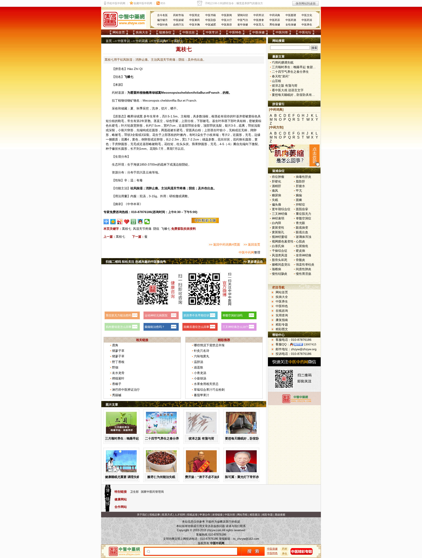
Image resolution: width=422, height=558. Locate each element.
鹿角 (115, 345)
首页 (109, 41)
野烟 (115, 367)
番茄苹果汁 (201, 395)
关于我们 (142, 514)
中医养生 (307, 24)
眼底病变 (302, 227)
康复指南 (282, 320)
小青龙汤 (200, 373)
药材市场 (178, 15)
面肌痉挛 (302, 209)
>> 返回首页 (252, 244)
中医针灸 (162, 24)
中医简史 (194, 15)
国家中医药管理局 (152, 491)
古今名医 (162, 15)
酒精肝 (276, 186)
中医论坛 (305, 32)
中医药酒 (291, 20)
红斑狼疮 (302, 246)
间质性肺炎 (303, 269)
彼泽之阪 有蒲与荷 (201, 438)
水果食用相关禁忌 (206, 384)
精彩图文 (282, 329)
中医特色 (235, 32)
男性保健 (274, 24)
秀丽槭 (116, 395)
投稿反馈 (192, 514)
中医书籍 (210, 15)
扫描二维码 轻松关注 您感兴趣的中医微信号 (136, 261)
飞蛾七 (165, 228)
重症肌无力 (303, 213)
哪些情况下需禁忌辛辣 (209, 345)
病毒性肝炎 (303, 177)
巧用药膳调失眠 (282, 62)
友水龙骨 (118, 373)
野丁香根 (118, 362)
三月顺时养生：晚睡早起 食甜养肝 (128, 438)
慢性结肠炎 (279, 273)
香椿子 (116, 384)
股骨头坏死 (279, 260)
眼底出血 (302, 232)
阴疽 (156, 228)
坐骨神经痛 (303, 255)
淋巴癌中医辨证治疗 (126, 389)
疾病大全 (142, 32)
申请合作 (205, 514)
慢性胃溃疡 (303, 273)
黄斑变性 (278, 227)
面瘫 (299, 200)
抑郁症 (300, 204)
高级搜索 (280, 514)
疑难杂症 (165, 32)
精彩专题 (282, 324)
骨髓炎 (300, 260)
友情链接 (217, 514)
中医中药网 (246, 252)
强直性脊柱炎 (305, 264)
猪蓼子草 (118, 350)
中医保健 (258, 32)
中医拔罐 (178, 20)
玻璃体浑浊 (303, 237)
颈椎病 (276, 269)
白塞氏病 (278, 246)
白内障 (276, 223)
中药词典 (274, 15)
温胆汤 (198, 362)
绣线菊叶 (118, 378)
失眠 (275, 200)
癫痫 (299, 195)
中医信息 (188, 32)
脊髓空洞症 (303, 218)
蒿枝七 (126, 228)
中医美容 (226, 24)
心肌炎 (300, 241)
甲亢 (299, 190)
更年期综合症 (281, 209)
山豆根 (276, 81)
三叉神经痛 (279, 213)
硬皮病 (300, 250)
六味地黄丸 (201, 356)
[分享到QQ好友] (140, 221)
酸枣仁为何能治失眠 (161, 477)
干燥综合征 (279, 250)
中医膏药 (194, 20)
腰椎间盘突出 (281, 264)
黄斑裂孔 (278, 232)
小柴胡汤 (200, 378)
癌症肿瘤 (278, 177)
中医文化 (307, 15)
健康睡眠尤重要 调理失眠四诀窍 (127, 477)
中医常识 (212, 32)
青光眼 (300, 223)
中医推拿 (258, 20)
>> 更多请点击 (253, 261)
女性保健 (291, 24)
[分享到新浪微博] (120, 221)
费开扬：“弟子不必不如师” (203, 477)
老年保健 (242, 24)
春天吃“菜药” (280, 76)
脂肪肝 (300, 181)
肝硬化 (276, 181)
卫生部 (134, 491)
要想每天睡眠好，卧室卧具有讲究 (248, 438)
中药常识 (258, 15)
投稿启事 (154, 514)
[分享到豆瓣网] (133, 221)
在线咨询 (282, 310)
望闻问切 (242, 15)
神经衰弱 (278, 218)
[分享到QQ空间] (113, 221)
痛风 (275, 190)
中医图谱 (291, 15)
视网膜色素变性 (282, 241)
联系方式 (167, 514)
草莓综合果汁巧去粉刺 (209, 389)
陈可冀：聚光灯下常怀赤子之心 (246, 477)
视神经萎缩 (279, 237)
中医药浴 (307, 20)
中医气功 (242, 20)
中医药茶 (274, 20)
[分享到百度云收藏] (126, 221)
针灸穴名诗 (201, 350)
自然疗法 (178, 24)
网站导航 (242, 514)
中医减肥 (210, 24)
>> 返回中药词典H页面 (224, 244)
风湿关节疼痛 (142, 228)
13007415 (310, 344)
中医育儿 (258, 24)
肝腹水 (300, 186)
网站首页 (119, 32)
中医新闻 (226, 15)
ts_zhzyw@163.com (246, 538)
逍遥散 (198, 367)
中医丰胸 (194, 24)
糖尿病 (276, 195)
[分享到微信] (147, 221)
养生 (284, 553)
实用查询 (282, 315)
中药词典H (161, 41)
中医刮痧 (210, 20)
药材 (284, 548)
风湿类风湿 (279, 255)
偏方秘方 (162, 20)
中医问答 (282, 32)
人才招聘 (180, 514)
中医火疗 (226, 20)
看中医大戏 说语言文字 (288, 90)
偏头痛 (276, 204)
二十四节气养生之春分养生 (163, 438)
